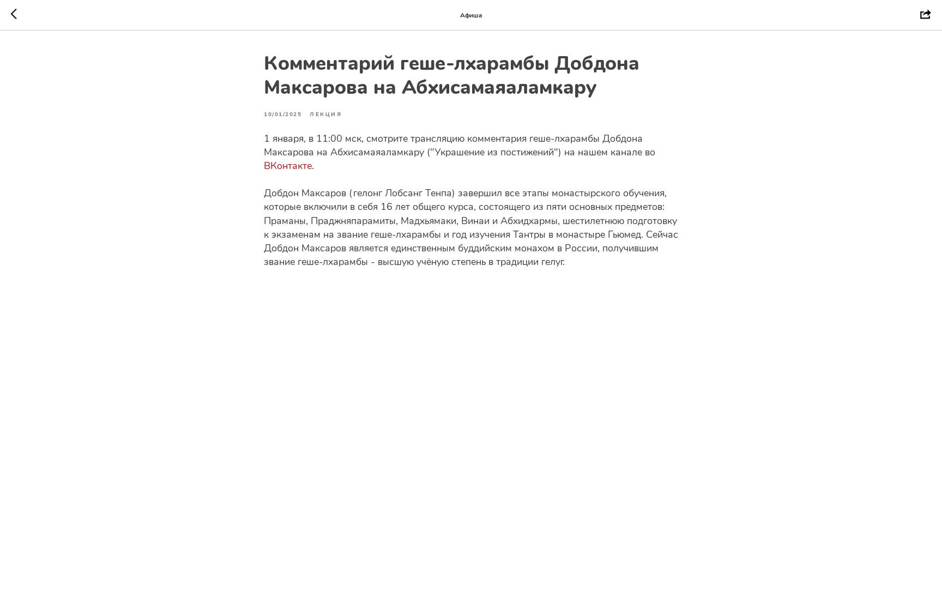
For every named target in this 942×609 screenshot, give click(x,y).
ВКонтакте (288, 165)
